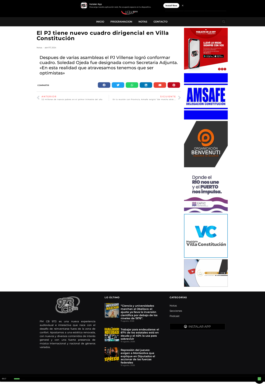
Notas (142, 21)
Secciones (176, 310)
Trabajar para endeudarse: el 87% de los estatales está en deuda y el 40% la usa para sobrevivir (140, 334)
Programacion (121, 21)
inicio (100, 21)
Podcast (175, 316)
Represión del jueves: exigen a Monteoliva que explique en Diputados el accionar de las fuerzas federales (138, 356)
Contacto (160, 21)
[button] (223, 21)
